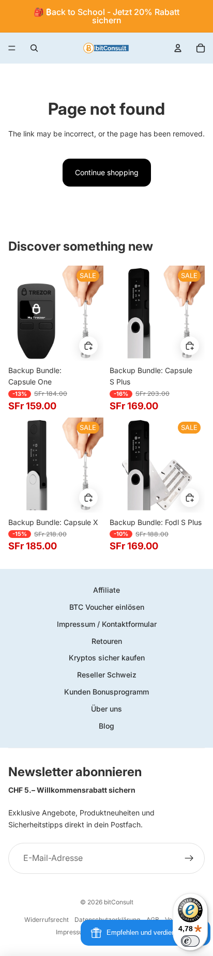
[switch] (190, 941)
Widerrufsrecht (46, 919)
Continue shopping (107, 172)
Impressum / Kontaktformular (107, 624)
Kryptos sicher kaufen (107, 657)
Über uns (106, 708)
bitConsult (118, 902)
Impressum (72, 932)
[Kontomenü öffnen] (177, 48)
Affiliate (106, 589)
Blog (106, 725)
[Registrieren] (189, 858)
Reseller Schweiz (106, 674)
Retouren (107, 641)
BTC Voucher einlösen (106, 607)
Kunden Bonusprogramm (106, 691)
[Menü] (12, 48)
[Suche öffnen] (34, 48)
